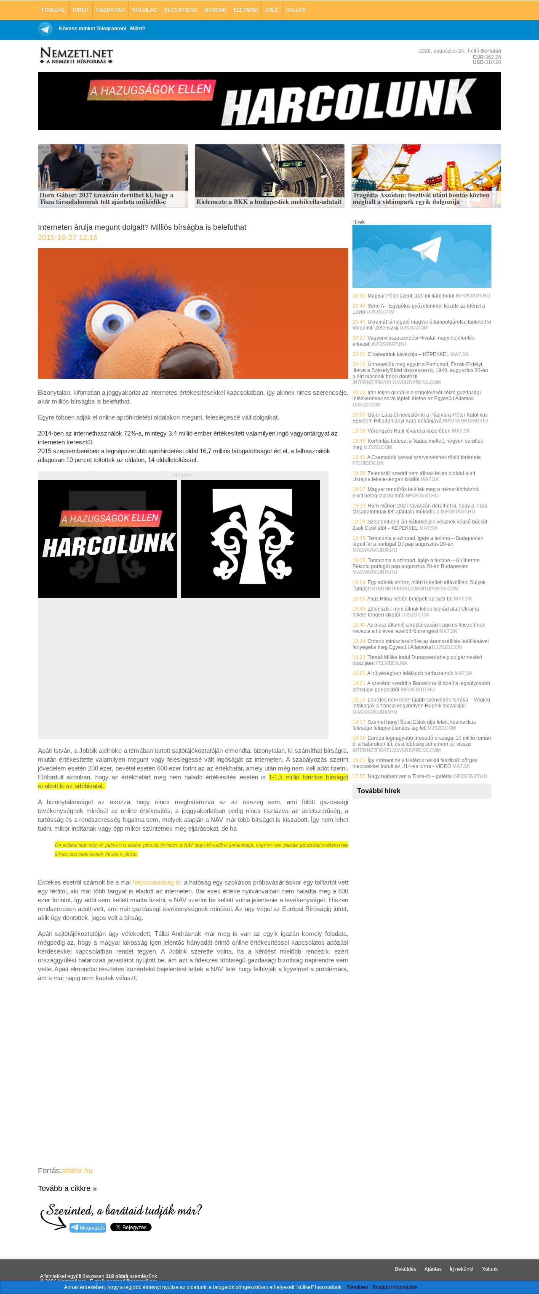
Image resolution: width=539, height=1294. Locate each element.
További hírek (378, 790)
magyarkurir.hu (465, 421)
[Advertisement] (108, 678)
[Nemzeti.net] (76, 55)
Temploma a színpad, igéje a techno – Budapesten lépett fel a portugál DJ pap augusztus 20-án (417, 541)
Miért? (137, 29)
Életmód (246, 10)
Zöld (272, 10)
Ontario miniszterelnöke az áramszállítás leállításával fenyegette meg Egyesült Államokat (420, 644)
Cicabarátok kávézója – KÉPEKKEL (408, 354)
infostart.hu (473, 296)
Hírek (81, 10)
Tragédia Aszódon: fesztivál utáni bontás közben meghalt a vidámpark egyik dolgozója (421, 198)
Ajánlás (433, 1269)
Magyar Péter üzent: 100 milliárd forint (411, 296)
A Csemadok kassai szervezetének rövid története (424, 457)
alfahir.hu (77, 1170)
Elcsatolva (181, 10)
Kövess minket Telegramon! (92, 29)
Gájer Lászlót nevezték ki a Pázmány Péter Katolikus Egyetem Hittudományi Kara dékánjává (420, 418)
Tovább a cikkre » (67, 1188)
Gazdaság (110, 10)
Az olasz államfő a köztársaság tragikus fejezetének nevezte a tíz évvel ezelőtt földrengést (418, 628)
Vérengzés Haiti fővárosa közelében (409, 431)
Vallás (296, 10)
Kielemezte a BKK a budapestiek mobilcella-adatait (269, 202)
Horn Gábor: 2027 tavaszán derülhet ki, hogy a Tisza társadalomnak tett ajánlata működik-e (106, 198)
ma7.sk (460, 354)
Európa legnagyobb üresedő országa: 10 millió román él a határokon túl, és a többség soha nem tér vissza (421, 741)
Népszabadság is (156, 882)
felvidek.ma (368, 463)
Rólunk (489, 1269)
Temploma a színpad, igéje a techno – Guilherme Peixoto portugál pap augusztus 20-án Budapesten (416, 563)
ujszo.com (380, 312)
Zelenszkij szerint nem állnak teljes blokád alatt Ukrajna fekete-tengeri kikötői (413, 476)
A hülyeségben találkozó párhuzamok (410, 673)
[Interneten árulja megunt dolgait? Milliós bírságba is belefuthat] (193, 376)
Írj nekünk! (461, 1269)
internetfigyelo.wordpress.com (396, 382)
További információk (395, 1287)
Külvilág (144, 10)
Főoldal (54, 10)
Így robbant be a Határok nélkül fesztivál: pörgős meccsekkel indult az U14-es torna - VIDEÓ (415, 763)
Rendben (357, 1287)
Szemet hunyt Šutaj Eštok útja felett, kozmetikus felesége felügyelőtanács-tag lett (414, 725)
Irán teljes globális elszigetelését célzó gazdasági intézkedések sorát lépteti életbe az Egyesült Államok (416, 395)
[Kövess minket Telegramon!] (421, 286)
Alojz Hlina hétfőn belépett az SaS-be (410, 599)
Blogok (216, 10)
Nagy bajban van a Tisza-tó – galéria (410, 776)
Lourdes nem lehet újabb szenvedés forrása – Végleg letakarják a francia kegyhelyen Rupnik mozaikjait (421, 703)
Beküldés (405, 1269)
